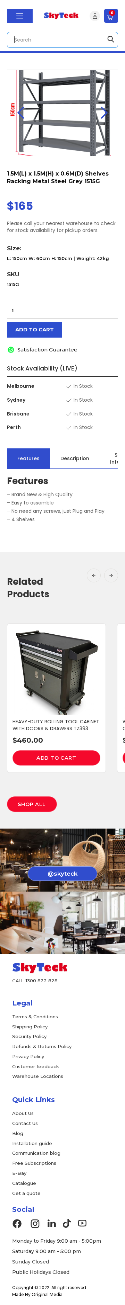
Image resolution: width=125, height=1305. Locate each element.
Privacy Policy (28, 1056)
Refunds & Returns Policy (42, 1046)
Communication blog (36, 1153)
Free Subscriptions (34, 1163)
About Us (23, 1113)
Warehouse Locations (37, 1076)
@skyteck (62, 873)
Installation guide (32, 1143)
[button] (20, 16)
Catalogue (24, 1183)
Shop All (32, 804)
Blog (17, 1133)
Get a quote (26, 1193)
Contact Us (25, 1123)
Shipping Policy (30, 1026)
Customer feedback (35, 1066)
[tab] (28, 458)
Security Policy (29, 1036)
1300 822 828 (42, 980)
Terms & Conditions (35, 1016)
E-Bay (19, 1173)
